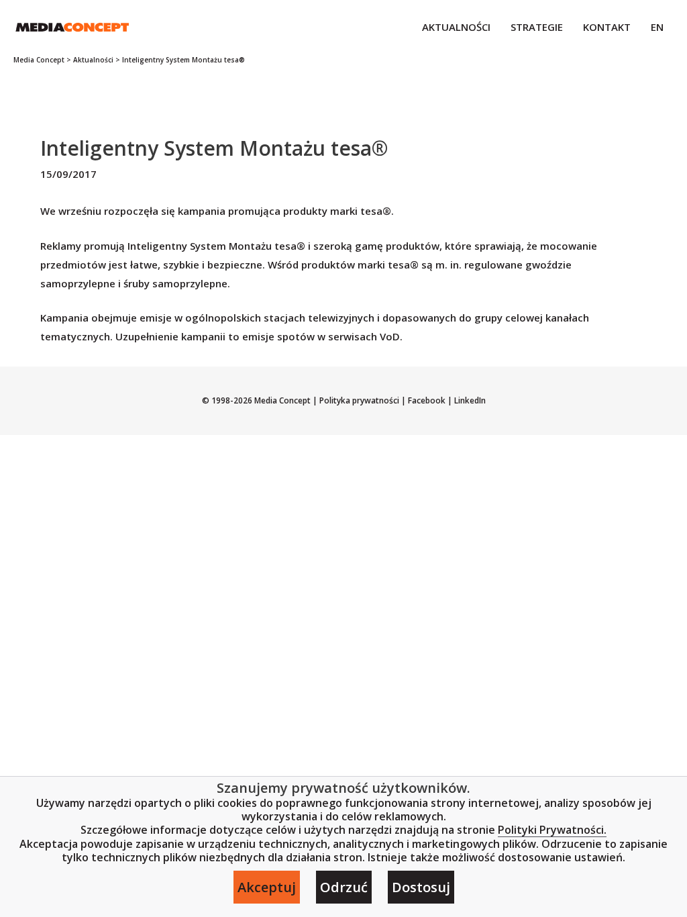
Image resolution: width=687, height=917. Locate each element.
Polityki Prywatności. (552, 830)
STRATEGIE (537, 27)
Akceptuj (266, 887)
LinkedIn (469, 400)
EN (657, 27)
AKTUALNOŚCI (456, 27)
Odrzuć (344, 887)
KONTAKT (607, 27)
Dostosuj (421, 887)
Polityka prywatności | (362, 400)
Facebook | (429, 400)
